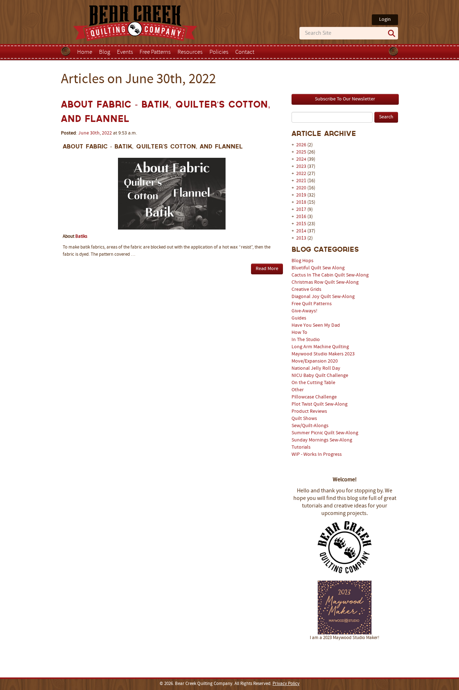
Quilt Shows (304, 418)
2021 (301, 181)
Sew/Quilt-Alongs (310, 426)
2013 (301, 238)
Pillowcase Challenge (314, 397)
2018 (301, 202)
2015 (301, 224)
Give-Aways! (304, 311)
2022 (301, 173)
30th (95, 133)
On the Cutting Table (313, 383)
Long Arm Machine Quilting (320, 347)
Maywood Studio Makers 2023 (323, 354)
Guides (299, 318)
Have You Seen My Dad (316, 325)
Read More (267, 268)
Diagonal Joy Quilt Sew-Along (323, 296)
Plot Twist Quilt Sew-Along (319, 404)
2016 (301, 216)
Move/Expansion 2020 (315, 361)
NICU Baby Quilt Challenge (320, 375)
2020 (301, 188)
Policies (218, 52)
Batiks (81, 236)
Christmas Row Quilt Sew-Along (325, 282)
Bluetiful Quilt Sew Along (318, 268)
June (83, 133)
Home (84, 52)
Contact (244, 52)
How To (299, 332)
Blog (104, 52)
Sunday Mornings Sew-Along (322, 440)
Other (298, 390)
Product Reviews (309, 411)
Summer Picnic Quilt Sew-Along (325, 433)
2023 (301, 166)
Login (385, 19)
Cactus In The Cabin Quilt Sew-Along (330, 275)
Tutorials (301, 447)
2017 (301, 209)
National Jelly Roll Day (316, 368)
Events (125, 52)
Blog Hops (302, 261)
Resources (190, 52)
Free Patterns (155, 52)
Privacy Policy (286, 684)
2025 (301, 152)
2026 (301, 145)
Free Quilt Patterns (312, 304)
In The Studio (306, 339)
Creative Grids (306, 289)
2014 (301, 231)
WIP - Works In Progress (317, 454)
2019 (301, 195)
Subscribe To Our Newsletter (345, 99)
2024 (301, 159)
